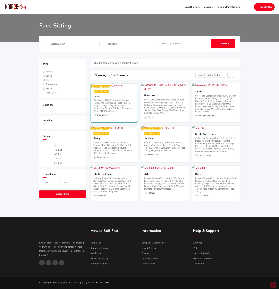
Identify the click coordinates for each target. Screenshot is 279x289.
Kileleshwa (153, 154)
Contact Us (198, 263)
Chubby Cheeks (102, 174)
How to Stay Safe (201, 253)
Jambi (198, 91)
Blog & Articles (149, 248)
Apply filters (62, 194)
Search (225, 43)
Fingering (111, 103)
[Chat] (245, 7)
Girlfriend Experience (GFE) (207, 143)
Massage (208, 7)
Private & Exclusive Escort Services (211, 151)
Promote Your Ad (99, 263)
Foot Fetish (122, 103)
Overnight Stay (227, 149)
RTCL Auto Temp (205, 134)
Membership (96, 253)
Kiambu (151, 193)
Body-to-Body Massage (213, 101)
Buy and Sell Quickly (100, 248)
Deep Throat (169, 145)
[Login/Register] (250, 7)
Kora (198, 174)
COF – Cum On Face (173, 142)
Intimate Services (108, 111)
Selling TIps (96, 242)
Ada (146, 174)
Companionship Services (164, 105)
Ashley (148, 138)
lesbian (49, 88)
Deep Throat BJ (210, 189)
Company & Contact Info (154, 242)
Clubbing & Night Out (163, 102)
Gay (47, 80)
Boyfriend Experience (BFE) (217, 181)
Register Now (266, 7)
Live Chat (197, 242)
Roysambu (102, 196)
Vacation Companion (109, 191)
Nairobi (151, 117)
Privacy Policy (148, 263)
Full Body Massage (176, 186)
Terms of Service (150, 258)
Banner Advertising (99, 258)
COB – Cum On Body (153, 142)
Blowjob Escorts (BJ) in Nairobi (158, 178)
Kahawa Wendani (207, 116)
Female (49, 71)
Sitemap (146, 253)
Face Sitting (99, 100)
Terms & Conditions (202, 258)
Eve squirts (151, 95)
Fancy (97, 96)
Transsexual (51, 84)
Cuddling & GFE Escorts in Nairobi (170, 108)
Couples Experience (153, 145)
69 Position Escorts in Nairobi (157, 100)
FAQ (195, 248)
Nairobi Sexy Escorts (98, 282)
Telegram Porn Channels (228, 7)
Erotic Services (173, 148)
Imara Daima (103, 115)
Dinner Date (150, 110)
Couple (49, 76)
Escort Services (192, 7)
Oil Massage (217, 146)
